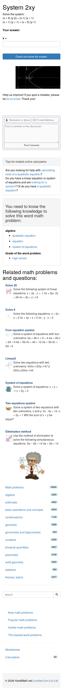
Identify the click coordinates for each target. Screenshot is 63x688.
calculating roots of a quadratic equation (30, 172)
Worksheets (12, 650)
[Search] (56, 595)
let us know (13, 99)
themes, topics (31, 577)
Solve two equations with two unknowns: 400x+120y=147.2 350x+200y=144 (27, 364)
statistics (31, 570)
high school (19, 258)
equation (17, 241)
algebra (31, 495)
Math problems (31, 487)
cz (51, 681)
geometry (31, 525)
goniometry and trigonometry (31, 532)
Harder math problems (22, 627)
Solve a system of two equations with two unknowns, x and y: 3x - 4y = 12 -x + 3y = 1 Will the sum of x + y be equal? (32, 411)
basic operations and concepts (31, 510)
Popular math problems (22, 620)
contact (38, 681)
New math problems (20, 613)
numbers (31, 540)
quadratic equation (24, 236)
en (46, 681)
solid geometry (31, 562)
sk (56, 681)
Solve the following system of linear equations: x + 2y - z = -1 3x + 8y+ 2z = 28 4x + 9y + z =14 (31, 291)
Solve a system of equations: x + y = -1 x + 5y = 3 (31, 387)
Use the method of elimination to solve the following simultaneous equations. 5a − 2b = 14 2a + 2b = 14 (31, 437)
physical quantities (31, 547)
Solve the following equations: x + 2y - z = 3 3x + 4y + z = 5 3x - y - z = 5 (32, 314)
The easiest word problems (25, 635)
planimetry (31, 555)
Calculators (31, 657)
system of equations (24, 247)
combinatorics (31, 517)
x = (4, 38)
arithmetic (31, 502)
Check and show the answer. (31, 56)
